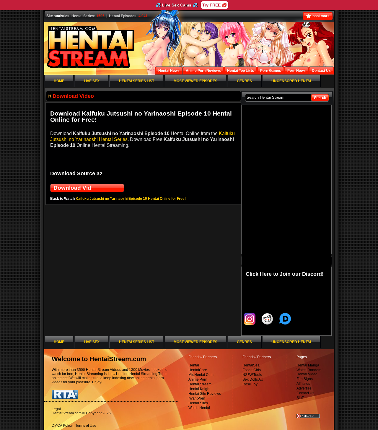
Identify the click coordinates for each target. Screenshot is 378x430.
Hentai (193, 365)
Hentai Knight (199, 389)
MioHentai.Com (201, 375)
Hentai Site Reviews (204, 394)
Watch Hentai (199, 408)
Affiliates (303, 384)
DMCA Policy (62, 425)
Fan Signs (304, 379)
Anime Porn (197, 379)
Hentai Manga (307, 365)
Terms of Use (85, 425)
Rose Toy (250, 384)
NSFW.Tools (252, 375)
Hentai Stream (199, 384)
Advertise (304, 388)
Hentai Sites (198, 403)
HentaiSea (251, 365)
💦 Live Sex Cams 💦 (177, 5)
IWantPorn (196, 398)
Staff (300, 398)
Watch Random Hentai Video (308, 372)
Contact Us (305, 393)
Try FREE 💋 (214, 5)
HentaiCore (197, 370)
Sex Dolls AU (252, 379)
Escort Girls (251, 370)
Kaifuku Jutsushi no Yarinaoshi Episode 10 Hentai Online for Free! (131, 199)
